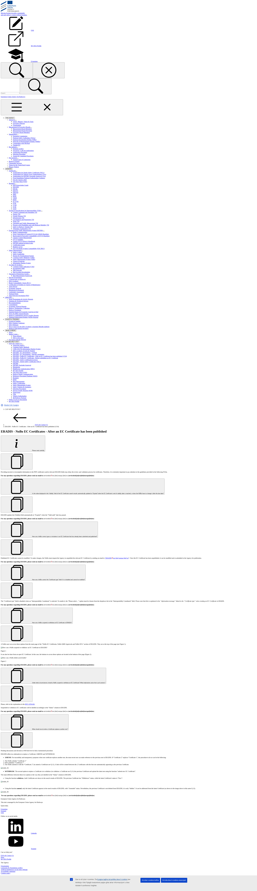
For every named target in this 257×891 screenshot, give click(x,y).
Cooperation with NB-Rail (21, 143)
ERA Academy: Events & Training (24, 351)
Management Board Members (22, 129)
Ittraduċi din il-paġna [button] (11, 405)
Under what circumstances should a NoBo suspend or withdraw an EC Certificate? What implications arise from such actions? (68, 682)
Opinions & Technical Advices (18, 301)
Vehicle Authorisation (20, 396)
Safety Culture (17, 252)
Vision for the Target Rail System (19, 165)
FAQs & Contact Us (15, 343)
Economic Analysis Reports (17, 306)
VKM (15, 198)
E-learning (4, 809)
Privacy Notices (14, 167)
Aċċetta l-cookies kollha (150, 880)
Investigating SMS (19, 268)
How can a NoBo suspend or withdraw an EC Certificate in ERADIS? (52, 622)
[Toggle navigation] (32, 107)
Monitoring (16, 367)
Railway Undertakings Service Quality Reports (24, 315)
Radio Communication (20, 232)
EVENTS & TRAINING (13, 319)
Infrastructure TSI (18, 218)
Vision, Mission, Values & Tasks (23, 122)
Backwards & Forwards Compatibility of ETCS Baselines (31, 236)
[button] (2, 405)
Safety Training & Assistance (22, 387)
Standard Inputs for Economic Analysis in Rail (23, 312)
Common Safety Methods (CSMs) (24, 257)
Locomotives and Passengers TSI (23, 219)
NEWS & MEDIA (11, 331)
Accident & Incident (15, 265)
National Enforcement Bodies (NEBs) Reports (23, 317)
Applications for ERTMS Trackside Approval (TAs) (29, 176)
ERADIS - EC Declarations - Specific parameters (28, 354)
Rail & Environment (15, 277)
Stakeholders (13, 134)
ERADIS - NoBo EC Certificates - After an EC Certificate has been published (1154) (40, 356)
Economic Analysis (15, 288)
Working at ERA (18, 149)
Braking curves (17, 247)
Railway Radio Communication (23, 374)
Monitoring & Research (16, 290)
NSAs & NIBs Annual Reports (19, 314)
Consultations (13, 305)
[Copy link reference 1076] (17, 634)
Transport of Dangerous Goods (19, 274)
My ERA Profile (18, 371)
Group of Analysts (18, 261)
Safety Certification (19, 383)
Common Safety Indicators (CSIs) (23, 267)
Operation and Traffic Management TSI (25, 223)
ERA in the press (18, 338)
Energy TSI (16, 214)
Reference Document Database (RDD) (25, 376)
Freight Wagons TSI (19, 216)
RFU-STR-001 (30, 704)
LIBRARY (8, 297)
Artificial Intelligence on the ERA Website (14, 869)
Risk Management (18, 381)
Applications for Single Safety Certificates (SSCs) (28, 172)
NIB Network (17, 270)
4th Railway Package (19, 398)
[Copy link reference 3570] (17, 462)
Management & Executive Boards (19, 127)
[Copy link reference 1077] (17, 694)
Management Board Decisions (22, 131)
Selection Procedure (19, 154)
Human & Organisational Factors (23, 256)
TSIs (14, 394)
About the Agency (18, 345)
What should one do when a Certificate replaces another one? (50, 729)
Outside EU (16, 145)
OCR (14, 207)
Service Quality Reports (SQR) (23, 390)
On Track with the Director (17, 339)
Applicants (12, 171)
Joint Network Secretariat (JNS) (19, 295)
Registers (12, 183)
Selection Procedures (19, 389)
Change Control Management (22, 238)
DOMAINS (9, 169)
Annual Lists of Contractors (21, 159)
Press (2, 857)
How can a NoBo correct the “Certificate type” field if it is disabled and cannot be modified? (58, 579)
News (11, 332)
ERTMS (15, 363)
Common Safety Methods (21, 347)
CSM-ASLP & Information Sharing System (26, 349)
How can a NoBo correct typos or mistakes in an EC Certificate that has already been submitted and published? (64, 536)
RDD (14, 196)
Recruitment (13, 147)
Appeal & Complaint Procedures (23, 156)
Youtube (33, 849)
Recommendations (15, 303)
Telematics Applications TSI (22, 229)
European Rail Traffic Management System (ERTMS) (26, 230)
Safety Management (15, 250)
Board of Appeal (14, 161)
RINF (15, 200)
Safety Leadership (18, 254)
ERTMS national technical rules (23, 243)
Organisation (17, 125)
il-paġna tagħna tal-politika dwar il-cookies (112, 879)
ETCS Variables (18, 239)
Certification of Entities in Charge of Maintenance (24, 285)
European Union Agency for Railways (13, 97)
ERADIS (16, 187)
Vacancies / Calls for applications (23, 150)
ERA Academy (13, 281)
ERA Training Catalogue (17, 323)
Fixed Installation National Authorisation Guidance (29, 178)
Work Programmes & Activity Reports (21, 299)
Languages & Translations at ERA (12, 868)
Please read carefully (38, 450)
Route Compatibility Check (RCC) (20, 283)
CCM (14, 205)
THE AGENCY (10, 118)
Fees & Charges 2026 (20, 180)
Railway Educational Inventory (19, 328)
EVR (14, 203)
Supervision (16, 392)
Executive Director (19, 123)
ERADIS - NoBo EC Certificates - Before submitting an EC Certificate (35, 358)
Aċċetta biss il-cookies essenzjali (174, 880)
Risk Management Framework (22, 276)
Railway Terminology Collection (19, 308)
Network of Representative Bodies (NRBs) (26, 141)
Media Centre (13, 334)
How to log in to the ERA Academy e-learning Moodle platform (29, 327)
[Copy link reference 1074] (17, 547)
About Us (12, 120)
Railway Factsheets (15, 310)
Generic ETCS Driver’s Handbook (24, 241)
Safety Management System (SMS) (24, 259)
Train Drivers (13, 286)
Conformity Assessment (16, 292)
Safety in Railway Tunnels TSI (22, 227)
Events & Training (14, 321)
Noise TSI (16, 221)
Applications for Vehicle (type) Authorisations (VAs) (29, 174)
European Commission (20, 136)
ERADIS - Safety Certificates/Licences (25, 360)
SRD (14, 194)
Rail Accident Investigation (21, 272)
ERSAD (15, 192)
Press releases (17, 336)
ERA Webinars (13, 325)
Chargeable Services (15, 163)
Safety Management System (22, 385)
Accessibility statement (8, 871)
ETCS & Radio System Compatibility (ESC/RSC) (29, 248)
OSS (2, 813)
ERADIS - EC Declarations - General (25, 352)
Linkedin (34, 833)
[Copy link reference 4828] (17, 740)
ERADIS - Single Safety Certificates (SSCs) (27, 361)
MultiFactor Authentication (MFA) (24, 369)
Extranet (3, 811)
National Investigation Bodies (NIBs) (24, 140)
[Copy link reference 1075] (17, 591)
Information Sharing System (22, 263)
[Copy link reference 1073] (17, 505)
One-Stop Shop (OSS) (20, 182)
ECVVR (15, 201)
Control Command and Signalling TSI (25, 212)
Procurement (13, 158)
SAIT (14, 209)
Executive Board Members (21, 132)
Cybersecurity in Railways (17, 279)
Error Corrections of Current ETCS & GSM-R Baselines (31, 234)
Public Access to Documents (18, 399)
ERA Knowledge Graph (20, 185)
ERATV (15, 191)
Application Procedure (20, 152)
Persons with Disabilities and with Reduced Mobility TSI (31, 225)
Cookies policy (5, 873)
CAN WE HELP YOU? (12, 342)
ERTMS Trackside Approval (22, 365)
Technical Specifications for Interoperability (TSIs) (25, 210)
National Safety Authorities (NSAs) (24, 138)
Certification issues (19, 245)
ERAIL (15, 189)
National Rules (13, 294)
